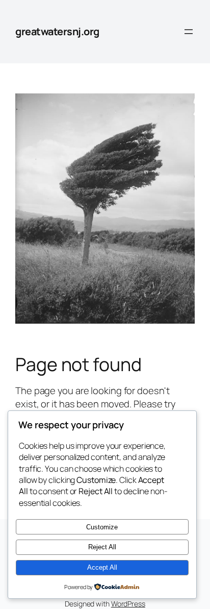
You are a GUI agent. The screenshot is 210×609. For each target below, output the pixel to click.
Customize (102, 527)
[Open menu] (188, 32)
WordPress (128, 603)
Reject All (102, 547)
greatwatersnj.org (57, 31)
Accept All (102, 567)
